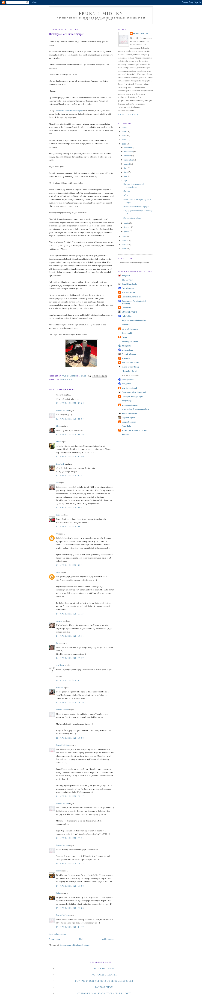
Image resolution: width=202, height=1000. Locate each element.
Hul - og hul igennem (104, 974)
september (128, 159)
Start (81, 938)
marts (126, 223)
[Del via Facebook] (102, 376)
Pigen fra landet (129, 353)
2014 (124, 236)
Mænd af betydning (130, 366)
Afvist (126, 195)
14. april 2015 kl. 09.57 (70, 658)
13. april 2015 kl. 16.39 (70, 434)
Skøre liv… (127, 324)
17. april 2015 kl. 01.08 (70, 885)
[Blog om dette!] (96, 376)
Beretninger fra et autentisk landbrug (134, 302)
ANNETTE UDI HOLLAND (134, 430)
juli (126, 168)
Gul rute (126, 191)
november (128, 151)
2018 (124, 131)
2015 (124, 143)
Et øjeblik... (127, 275)
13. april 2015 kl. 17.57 (70, 475)
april (126, 180)
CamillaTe (126, 425)
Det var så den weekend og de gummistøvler (104, 980)
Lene (58, 514)
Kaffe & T (126, 434)
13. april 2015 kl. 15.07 (70, 418)
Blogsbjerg (126, 400)
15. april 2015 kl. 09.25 (70, 863)
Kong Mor (126, 383)
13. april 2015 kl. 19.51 (70, 526)
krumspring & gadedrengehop (135, 408)
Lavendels (126, 307)
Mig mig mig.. (66, 379)
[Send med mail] (93, 376)
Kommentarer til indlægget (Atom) (74, 944)
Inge (58, 643)
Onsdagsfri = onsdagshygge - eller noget (104, 993)
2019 (124, 127)
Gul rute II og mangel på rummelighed (133, 185)
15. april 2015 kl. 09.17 (70, 796)
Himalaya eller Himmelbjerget (136, 206)
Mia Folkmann (128, 292)
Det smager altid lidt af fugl (134, 392)
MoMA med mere (104, 968)
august (127, 163)
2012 (124, 244)
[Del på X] (99, 376)
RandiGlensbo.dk (129, 283)
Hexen (124, 337)
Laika (58, 870)
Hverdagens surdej (130, 341)
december (128, 147)
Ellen (58, 425)
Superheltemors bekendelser (134, 320)
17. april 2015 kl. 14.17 (70, 927)
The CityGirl (127, 279)
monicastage (127, 349)
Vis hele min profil (128, 115)
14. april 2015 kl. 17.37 (70, 680)
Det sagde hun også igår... (133, 396)
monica (59, 620)
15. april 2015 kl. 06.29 (70, 702)
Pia (57, 482)
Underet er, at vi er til (131, 296)
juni (126, 172)
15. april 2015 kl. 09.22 (70, 838)
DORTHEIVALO (129, 311)
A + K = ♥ (60, 665)
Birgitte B (60, 463)
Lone (58, 572)
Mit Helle (126, 358)
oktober (127, 155)
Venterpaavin (128, 379)
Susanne (59, 687)
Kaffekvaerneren (129, 413)
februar (127, 227)
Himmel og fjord (129, 370)
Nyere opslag (54, 938)
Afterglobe (126, 345)
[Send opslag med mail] (89, 376)
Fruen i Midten (101, 13)
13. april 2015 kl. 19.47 (70, 507)
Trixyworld (127, 332)
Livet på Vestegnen (130, 328)
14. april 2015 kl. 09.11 (70, 635)
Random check (104, 987)
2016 (124, 139)
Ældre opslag (108, 938)
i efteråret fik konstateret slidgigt (69, 110)
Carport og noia (129, 421)
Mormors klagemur (130, 375)
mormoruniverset (129, 404)
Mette (58, 441)
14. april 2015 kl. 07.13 (70, 613)
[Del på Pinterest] (105, 376)
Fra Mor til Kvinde (130, 362)
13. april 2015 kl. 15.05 (70, 403)
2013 (124, 240)
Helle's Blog (127, 315)
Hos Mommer (128, 288)
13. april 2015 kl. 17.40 (70, 456)
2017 (124, 135)
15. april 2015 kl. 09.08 (70, 737)
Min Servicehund (129, 387)
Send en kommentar (57, 933)
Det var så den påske (132, 217)
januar (127, 231)
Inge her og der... (129, 417)
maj (126, 176)
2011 (124, 248)
